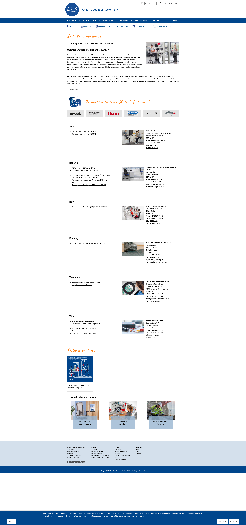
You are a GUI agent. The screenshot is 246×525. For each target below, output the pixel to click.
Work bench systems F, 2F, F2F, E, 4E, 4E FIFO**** (89, 207)
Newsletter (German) (121, 459)
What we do (94, 449)
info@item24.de (151, 221)
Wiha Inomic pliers (78, 331)
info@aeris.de (151, 145)
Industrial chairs (73, 76)
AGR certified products (97, 453)
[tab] (123, 89)
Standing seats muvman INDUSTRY (84, 134)
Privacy (138, 451)
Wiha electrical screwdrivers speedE (85, 333)
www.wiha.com (151, 337)
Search (142, 3)
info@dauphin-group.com (155, 184)
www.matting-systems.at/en (156, 262)
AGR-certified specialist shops (100, 455)
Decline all (222, 521)
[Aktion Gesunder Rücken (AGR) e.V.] (72, 9)
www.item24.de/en (153, 223)
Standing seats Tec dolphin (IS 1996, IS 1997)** (89, 185)
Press (116, 457)
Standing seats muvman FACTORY (84, 131)
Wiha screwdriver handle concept (84, 328)
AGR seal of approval (97, 451)
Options (11, 521)
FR (176, 3)
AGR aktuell (118, 449)
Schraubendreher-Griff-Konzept (83, 321)
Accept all (234, 521)
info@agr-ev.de (76, 457)
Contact (138, 453)
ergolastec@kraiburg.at (154, 260)
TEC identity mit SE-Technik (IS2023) (85, 170)
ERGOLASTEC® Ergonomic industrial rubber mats (88, 243)
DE (165, 3)
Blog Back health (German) (123, 455)
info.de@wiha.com (152, 335)
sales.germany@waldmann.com (157, 299)
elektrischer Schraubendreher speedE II (86, 324)
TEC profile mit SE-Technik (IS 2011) (85, 168)
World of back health (121, 451)
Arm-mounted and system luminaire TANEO (87, 282)
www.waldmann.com (153, 301)
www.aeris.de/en (152, 148)
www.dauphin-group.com (155, 187)
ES (172, 3)
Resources (118, 453)
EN (168, 3)
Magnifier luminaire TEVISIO (82, 285)
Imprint (138, 449)
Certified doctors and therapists (100, 457)
